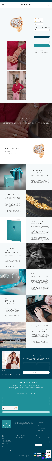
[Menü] (50, 451)
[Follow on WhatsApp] (13, 450)
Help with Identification (46, 27)
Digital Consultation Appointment (42, 46)
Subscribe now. (7, 318)
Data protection (5, 443)
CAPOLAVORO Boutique (42, 424)
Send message (36, 372)
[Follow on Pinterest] (8, 450)
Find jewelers (40, 422)
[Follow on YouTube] (10, 450)
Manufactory (40, 432)
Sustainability (40, 430)
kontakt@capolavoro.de (11, 374)
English (14, 455)
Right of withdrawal (5, 438)
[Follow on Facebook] (2, 450)
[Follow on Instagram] (5, 450)
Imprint (3, 446)
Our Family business (41, 428)
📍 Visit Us (18, 438)
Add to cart (42, 36)
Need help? (41, 42)
